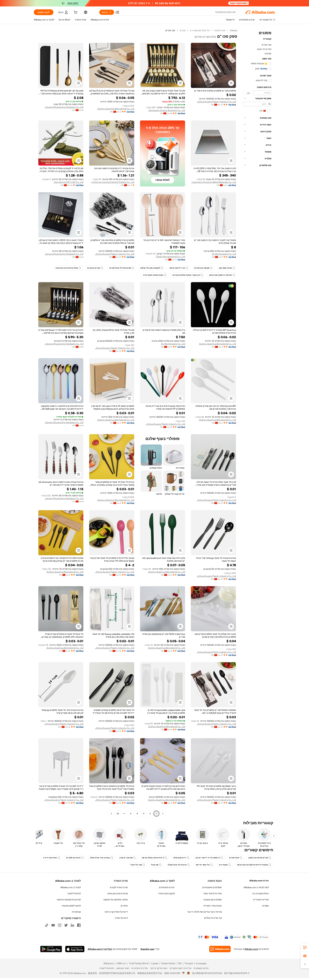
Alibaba (233, 30)
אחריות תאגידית (261, 899)
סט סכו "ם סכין (125, 858)
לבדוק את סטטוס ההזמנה (69, 899)
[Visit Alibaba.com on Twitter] (66, 925)
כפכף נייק (223, 865)
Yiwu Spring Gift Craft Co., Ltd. (68, 182)
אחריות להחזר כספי (212, 893)
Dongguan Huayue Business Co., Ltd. (166, 110)
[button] (117, 12)
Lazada (154, 963)
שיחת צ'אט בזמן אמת (117, 893)
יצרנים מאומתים (167, 887)
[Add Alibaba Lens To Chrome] (220, 949)
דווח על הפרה (121, 918)
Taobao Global (168, 963)
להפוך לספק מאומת (71, 905)
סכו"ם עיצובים (93, 268)
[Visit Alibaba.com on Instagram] (59, 925)
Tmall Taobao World (138, 963)
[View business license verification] (183, 973)
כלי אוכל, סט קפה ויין (200, 30)
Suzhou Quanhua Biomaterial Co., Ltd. (115, 108)
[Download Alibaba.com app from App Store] (74, 949)
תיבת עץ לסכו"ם (73, 858)
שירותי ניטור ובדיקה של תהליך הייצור (204, 912)
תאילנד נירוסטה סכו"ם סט (220, 275)
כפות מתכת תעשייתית (153, 275)
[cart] (75, 12)
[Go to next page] (111, 813)
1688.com (121, 963)
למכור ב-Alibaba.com (70, 887)
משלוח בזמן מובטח (213, 899)
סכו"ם (182, 30)
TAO (180, 963)
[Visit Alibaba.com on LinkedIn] (72, 925)
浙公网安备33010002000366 (207, 973)
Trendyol (188, 963)
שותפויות (76, 912)
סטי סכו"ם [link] (170, 30)
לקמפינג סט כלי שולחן (150, 268)
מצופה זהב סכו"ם (202, 268)
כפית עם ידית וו (50, 858)
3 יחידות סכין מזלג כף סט (153, 858)
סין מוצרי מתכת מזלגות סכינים (186, 275)
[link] (305, 947)
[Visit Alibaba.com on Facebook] (79, 925)
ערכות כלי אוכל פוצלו (177, 865)
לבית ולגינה (219, 30)
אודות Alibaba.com (259, 880)
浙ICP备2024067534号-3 (236, 973)
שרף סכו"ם (234, 858)
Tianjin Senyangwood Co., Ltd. (170, 256)
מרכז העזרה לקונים (119, 887)
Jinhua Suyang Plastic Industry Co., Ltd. (216, 101)
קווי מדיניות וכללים (213, 918)
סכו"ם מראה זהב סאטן (258, 858)
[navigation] (257, 422)
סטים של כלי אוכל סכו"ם (120, 268)
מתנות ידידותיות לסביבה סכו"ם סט (252, 865)
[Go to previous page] (163, 813)
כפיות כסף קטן (225, 268)
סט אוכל (154, 865)
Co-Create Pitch (260, 893)
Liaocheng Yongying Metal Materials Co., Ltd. (213, 182)
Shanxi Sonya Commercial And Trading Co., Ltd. (111, 182)
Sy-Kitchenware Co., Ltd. (224, 254)
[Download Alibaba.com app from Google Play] (51, 949)
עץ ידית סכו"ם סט (177, 268)
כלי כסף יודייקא (203, 865)
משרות (265, 905)
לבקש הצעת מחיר (166, 893)
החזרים (124, 905)
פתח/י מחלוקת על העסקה (115, 899)
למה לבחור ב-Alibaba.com (256, 887)
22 (118, 813)
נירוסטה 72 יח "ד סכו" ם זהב (207, 858)
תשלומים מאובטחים (212, 887)
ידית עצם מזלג (179, 858)
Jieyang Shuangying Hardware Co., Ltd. (64, 107)
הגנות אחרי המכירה (212, 905)
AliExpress (108, 963)
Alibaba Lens (251, 949)
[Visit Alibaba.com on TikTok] (47, 925)
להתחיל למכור (74, 893)
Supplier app (147, 949)
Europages (201, 963)
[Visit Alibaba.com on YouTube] (53, 925)
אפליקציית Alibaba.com (100, 949)
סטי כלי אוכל (136, 865)
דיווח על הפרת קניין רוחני (116, 912)
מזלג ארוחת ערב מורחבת (67, 268)
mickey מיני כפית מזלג (100, 858)
